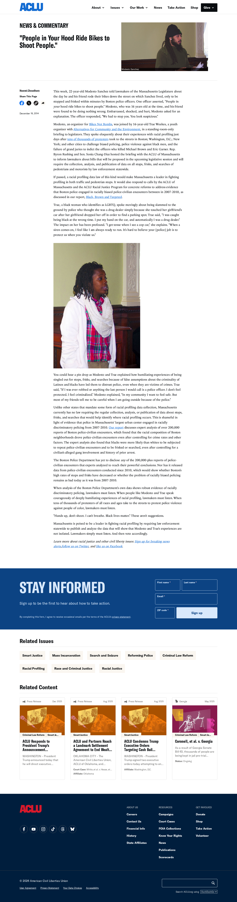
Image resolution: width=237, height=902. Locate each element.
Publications (167, 849)
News (158, 7)
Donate (200, 814)
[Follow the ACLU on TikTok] (53, 829)
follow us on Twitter (75, 546)
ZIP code (162, 610)
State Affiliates (137, 842)
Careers (132, 814)
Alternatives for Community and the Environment (106, 129)
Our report (116, 427)
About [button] (96, 7)
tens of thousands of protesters (88, 139)
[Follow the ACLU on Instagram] (43, 829)
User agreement (28, 888)
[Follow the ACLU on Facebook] (24, 829)
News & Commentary (42, 26)
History (131, 835)
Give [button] (207, 7)
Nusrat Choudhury (30, 90)
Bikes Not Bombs (100, 124)
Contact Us (134, 821)
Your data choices (72, 888)
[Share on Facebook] (21, 104)
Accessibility (92, 888)
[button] (36, 103)
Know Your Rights (170, 835)
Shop (194, 7)
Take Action (176, 7)
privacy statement (121, 616)
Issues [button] (116, 7)
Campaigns (166, 814)
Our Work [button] (137, 7)
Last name (189, 582)
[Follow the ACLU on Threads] (62, 829)
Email (160, 596)
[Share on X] (29, 104)
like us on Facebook (109, 546)
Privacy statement (49, 888)
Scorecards (166, 857)
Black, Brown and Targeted (104, 197)
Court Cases (167, 821)
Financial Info (136, 828)
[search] (213, 883)
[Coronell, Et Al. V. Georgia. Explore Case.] (194, 739)
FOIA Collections (170, 828)
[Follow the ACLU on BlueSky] (72, 829)
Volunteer (202, 835)
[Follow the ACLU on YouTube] (33, 829)
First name (163, 582)
